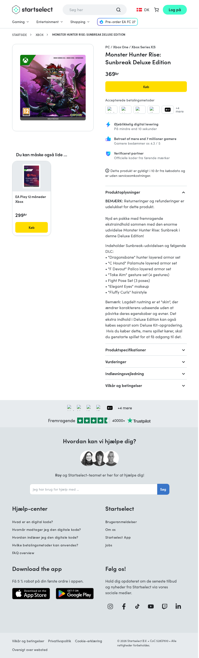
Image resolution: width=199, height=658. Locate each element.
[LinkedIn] (180, 606)
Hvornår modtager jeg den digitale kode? (46, 529)
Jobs (108, 545)
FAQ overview (23, 553)
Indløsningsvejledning (124, 373)
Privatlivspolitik (59, 641)
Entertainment (47, 21)
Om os (110, 529)
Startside (19, 35)
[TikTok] (139, 606)
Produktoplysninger (122, 192)
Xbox (39, 35)
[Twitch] (166, 606)
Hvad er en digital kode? (32, 521)
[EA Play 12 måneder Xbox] (31, 176)
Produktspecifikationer (125, 349)
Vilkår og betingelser (123, 385)
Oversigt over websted (30, 649)
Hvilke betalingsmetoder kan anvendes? (45, 545)
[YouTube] (152, 606)
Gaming (18, 21)
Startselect (119, 508)
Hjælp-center (30, 508)
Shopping (77, 21)
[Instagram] (112, 606)
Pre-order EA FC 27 (120, 21)
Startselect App (118, 537)
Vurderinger (115, 361)
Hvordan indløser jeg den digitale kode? (45, 537)
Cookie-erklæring (88, 641)
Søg (163, 489)
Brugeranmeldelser (121, 521)
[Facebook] (126, 606)
